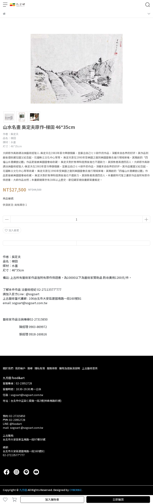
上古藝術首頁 (90, 368)
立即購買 (118, 499)
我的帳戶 (20, 368)
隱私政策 (40, 368)
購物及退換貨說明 (69, 368)
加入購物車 (52, 499)
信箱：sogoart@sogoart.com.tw (23, 395)
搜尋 (30, 368)
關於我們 (8, 368)
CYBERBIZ (75, 490)
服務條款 (52, 368)
